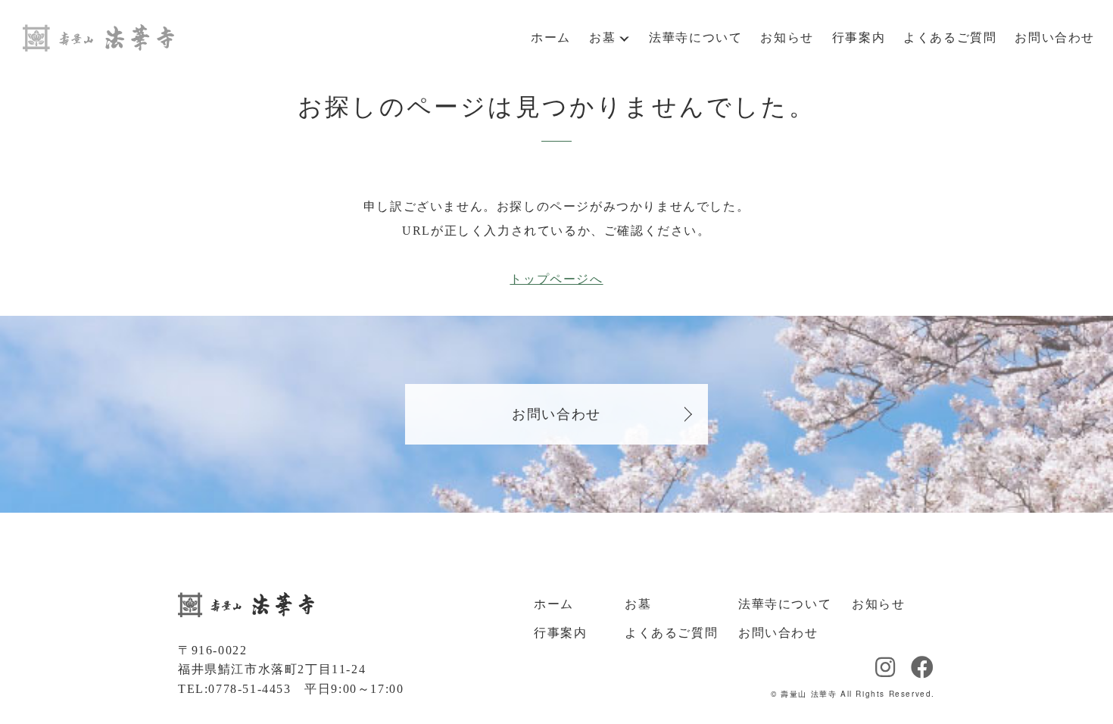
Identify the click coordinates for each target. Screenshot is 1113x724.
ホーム (551, 37)
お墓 (602, 37)
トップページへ (556, 279)
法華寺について (695, 37)
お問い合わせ (1055, 37)
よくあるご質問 (949, 37)
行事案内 (858, 37)
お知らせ (786, 37)
